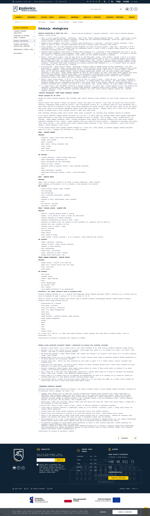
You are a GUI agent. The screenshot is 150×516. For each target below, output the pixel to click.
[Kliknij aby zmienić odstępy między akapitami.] (99, 2)
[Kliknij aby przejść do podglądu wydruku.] (135, 438)
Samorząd (74, 17)
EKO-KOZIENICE (18, 53)
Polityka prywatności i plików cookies (48, 471)
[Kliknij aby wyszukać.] (121, 9)
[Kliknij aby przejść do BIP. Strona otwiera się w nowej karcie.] (118, 1)
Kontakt (132, 17)
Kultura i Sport (47, 17)
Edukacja (62, 17)
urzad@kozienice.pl (115, 472)
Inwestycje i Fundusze (91, 17)
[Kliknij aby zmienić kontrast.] (104, 1)
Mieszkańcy (31, 17)
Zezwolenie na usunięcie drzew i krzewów (21, 36)
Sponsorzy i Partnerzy (114, 17)
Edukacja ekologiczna (21, 41)
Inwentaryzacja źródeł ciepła (23, 49)
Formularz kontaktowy (118, 478)
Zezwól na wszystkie (125, 512)
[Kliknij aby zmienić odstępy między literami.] (90, 2)
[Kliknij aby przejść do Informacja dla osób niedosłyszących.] (109, 1)
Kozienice (18, 17)
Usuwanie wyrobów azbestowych (20, 32)
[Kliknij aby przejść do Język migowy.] (112, 1)
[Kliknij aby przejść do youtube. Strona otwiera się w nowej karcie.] (127, 9)
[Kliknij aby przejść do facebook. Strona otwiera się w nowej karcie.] (131, 9)
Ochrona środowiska (26, 22)
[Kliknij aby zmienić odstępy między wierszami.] (93, 2)
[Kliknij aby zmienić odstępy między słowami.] (96, 2)
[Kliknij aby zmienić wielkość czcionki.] (88, 2)
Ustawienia (103, 512)
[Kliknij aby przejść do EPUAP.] (126, 1)
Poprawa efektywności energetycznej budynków (22, 45)
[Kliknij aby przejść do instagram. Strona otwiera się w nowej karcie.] (136, 9)
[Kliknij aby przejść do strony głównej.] (26, 9)
